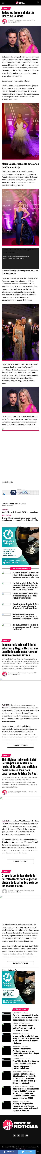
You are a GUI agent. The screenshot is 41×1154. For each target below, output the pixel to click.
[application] (20, 258)
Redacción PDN (15, 22)
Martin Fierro (8, 506)
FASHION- (6, 705)
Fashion (23, 504)
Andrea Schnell (15, 892)
